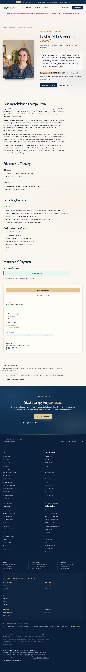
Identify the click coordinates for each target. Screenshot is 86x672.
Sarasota (47, 542)
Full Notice (46, 658)
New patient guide (8, 510)
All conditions (49, 495)
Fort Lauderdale (49, 548)
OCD (46, 469)
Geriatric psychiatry (8, 495)
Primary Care (6, 456)
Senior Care (6, 469)
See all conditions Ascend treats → (14, 379)
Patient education (8, 519)
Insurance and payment (9, 513)
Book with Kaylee (47, 85)
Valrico (5, 604)
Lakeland (63, 562)
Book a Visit (77, 7)
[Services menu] (32, 8)
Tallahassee (48, 539)
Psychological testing (9, 485)
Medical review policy (9, 546)
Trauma (47, 482)
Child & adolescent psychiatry (11, 492)
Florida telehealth (50, 510)
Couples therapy (8, 488)
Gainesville (48, 552)
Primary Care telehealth (52, 516)
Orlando (47, 532)
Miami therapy (49, 529)
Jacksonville (48, 535)
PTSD (46, 466)
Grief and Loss (38, 375)
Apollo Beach (7, 589)
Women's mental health (9, 472)
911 (82, 441)
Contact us (6, 523)
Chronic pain (48, 492)
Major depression (50, 475)
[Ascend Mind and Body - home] (9, 7)
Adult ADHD (48, 463)
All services (6, 498)
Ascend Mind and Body (9, 441)
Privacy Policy (7, 626)
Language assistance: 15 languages (12, 660)
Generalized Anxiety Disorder (54, 375)
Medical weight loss (8, 479)
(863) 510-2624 (44, 295)
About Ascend (7, 533)
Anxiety (5, 375)
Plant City (5, 598)
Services (28, 7)
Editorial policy (7, 542)
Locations (45, 7)
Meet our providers (8, 536)
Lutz (4, 595)
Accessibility (6, 549)
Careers (5, 539)
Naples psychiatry (50, 545)
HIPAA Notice (34, 626)
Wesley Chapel (36, 562)
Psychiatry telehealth (51, 513)
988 (78, 441)
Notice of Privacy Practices (20, 626)
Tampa (5, 562)
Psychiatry (6, 459)
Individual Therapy (11, 210)
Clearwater (48, 585)
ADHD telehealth (50, 523)
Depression (14, 375)
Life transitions (49, 488)
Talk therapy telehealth (51, 519)
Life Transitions (25, 375)
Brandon (5, 592)
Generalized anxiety (51, 479)
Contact (65, 7)
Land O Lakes (6, 615)
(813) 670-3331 (7, 569)
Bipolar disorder (50, 472)
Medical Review (54, 626)
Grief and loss (49, 485)
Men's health (6, 475)
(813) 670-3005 (65, 441)
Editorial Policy (43, 626)
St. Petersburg (49, 589)
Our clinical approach (9, 516)
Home (5, 27)
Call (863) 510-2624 (64, 85)
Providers (37, 7)
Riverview (5, 601)
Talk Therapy (6, 466)
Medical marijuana (8, 482)
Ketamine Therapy (8, 463)
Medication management (52, 526)
